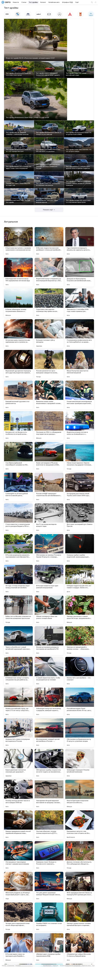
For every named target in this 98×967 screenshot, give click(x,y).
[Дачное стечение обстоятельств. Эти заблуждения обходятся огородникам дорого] (79, 855)
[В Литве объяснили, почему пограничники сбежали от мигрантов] (18, 302)
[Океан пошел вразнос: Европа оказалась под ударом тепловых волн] (79, 456)
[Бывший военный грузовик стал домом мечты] (18, 395)
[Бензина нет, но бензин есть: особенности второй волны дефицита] (18, 425)
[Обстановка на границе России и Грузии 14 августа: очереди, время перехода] (49, 548)
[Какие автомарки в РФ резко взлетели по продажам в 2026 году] (49, 456)
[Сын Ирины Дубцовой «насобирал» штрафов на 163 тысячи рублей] (18, 456)
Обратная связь (86, 965)
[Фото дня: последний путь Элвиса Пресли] (79, 517)
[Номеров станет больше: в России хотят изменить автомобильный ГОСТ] (49, 855)
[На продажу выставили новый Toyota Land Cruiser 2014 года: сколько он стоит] (79, 487)
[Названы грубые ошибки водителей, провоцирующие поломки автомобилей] (79, 548)
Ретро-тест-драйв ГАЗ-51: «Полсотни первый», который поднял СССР (30, 58)
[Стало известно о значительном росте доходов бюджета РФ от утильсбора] (18, 517)
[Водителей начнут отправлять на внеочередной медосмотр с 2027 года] (49, 272)
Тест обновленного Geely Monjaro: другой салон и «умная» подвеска (78, 167)
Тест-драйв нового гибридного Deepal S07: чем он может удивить (48, 74)
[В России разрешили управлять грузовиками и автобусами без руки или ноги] (18, 548)
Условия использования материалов (70, 965)
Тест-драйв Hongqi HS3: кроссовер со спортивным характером (78, 201)
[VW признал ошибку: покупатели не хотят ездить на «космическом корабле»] (49, 763)
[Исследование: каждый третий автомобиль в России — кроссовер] (49, 732)
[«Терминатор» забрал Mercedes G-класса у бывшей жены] (79, 947)
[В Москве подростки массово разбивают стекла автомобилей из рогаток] (49, 241)
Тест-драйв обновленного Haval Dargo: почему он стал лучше (27, 117)
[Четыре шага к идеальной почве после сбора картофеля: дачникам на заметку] (18, 917)
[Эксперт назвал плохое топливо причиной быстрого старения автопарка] (79, 917)
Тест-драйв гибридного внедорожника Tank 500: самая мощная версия (47, 200)
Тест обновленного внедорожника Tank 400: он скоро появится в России (48, 166)
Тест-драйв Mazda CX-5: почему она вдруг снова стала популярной (18, 167)
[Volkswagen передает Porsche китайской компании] (79, 763)
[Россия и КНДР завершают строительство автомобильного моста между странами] (49, 487)
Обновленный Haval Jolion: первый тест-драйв (18, 201)
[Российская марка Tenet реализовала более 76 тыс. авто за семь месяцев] (79, 702)
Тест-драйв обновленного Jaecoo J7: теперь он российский (48, 133)
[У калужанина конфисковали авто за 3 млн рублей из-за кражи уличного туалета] (79, 333)
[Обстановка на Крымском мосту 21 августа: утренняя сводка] (79, 732)
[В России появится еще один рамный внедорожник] (49, 579)
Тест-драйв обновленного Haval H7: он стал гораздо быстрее (18, 150)
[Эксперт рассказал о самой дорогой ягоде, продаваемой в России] (79, 610)
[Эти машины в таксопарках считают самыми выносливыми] (18, 855)
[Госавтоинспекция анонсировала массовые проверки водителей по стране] (79, 395)
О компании (10, 965)
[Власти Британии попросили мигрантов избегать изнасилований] (79, 794)
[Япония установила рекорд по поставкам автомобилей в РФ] (49, 640)
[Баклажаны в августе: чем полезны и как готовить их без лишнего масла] (79, 824)
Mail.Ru (4, 965)
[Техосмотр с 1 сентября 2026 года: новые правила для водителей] (79, 302)
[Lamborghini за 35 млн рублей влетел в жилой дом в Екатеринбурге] (18, 487)
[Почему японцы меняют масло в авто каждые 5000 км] (18, 794)
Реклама (18, 965)
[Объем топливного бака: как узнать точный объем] (49, 610)
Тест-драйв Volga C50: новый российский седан (76, 74)
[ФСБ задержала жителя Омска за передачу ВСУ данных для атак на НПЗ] (79, 886)
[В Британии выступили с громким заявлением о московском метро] (18, 241)
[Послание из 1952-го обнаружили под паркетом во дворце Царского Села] (49, 425)
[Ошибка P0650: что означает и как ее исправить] (49, 917)
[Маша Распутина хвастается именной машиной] (79, 364)
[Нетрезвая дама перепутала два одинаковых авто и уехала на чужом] (18, 333)
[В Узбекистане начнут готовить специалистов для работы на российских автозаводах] (18, 671)
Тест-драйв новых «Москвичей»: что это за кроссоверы (78, 150)
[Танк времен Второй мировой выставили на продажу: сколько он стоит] (49, 794)
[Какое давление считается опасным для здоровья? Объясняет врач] (18, 763)
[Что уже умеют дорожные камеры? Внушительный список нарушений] (49, 886)
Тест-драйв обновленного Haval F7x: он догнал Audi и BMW (78, 133)
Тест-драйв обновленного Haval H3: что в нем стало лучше (18, 74)
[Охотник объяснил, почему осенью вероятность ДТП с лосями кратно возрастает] (49, 824)
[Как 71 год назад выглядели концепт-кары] (49, 517)
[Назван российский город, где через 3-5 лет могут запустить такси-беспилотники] (18, 702)
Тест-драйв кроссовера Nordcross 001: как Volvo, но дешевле (48, 150)
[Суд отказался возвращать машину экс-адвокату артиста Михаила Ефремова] (79, 241)
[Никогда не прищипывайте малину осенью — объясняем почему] (79, 640)
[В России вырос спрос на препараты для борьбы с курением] (18, 947)
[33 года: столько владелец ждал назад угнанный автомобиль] (18, 579)
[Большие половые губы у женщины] (49, 333)
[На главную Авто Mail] (7, 2)
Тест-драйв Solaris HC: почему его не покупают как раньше (48, 184)
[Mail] (3, 2)
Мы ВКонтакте (47, 965)
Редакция (55, 965)
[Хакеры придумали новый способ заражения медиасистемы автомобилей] (18, 824)
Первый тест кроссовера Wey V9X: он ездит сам (18, 184)
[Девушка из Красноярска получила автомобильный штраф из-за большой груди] (79, 272)
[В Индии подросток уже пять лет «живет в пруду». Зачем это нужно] (79, 579)
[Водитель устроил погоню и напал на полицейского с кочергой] (79, 425)
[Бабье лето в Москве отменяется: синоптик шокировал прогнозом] (18, 610)
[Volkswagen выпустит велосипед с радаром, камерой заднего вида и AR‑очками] (49, 702)
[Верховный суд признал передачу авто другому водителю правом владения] (18, 364)
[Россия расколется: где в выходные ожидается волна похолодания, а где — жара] (49, 364)
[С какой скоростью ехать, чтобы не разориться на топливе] (49, 671)
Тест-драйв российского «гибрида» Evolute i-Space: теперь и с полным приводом (78, 183)
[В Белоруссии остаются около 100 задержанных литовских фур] (18, 272)
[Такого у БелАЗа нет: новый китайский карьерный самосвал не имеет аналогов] (18, 640)
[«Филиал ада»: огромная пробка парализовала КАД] (49, 947)
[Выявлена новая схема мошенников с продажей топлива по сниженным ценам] (49, 395)
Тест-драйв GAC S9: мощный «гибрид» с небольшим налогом (17, 133)
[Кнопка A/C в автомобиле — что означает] (79, 671)
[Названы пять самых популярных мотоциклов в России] (18, 732)
